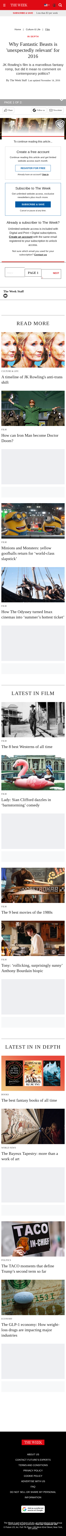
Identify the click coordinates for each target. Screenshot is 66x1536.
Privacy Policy (33, 1470)
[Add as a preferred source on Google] (33, 1509)
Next (56, 273)
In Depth (33, 37)
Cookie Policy (33, 1476)
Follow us (41, 110)
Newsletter (57, 110)
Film (47, 29)
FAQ (33, 1486)
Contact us (40, 254)
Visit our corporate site (46, 1524)
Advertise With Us (33, 1481)
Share (10, 110)
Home (18, 29)
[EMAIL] (6, 296)
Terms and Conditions (33, 1465)
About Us (33, 1454)
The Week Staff (18, 80)
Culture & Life (33, 29)
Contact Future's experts (33, 1459)
